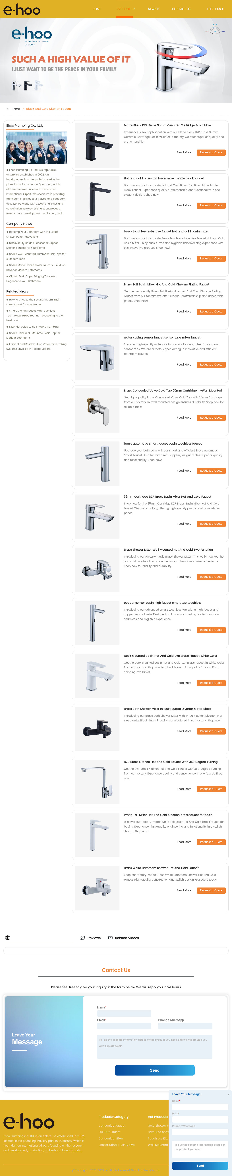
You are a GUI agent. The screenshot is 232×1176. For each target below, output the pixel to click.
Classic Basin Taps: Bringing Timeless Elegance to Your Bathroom (30, 278)
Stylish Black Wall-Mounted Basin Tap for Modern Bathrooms (33, 335)
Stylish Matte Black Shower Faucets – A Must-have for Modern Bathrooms (36, 267)
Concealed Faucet (112, 1125)
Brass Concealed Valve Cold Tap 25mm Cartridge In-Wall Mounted (173, 390)
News (152, 9)
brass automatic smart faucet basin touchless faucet (163, 443)
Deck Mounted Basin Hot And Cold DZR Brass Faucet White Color (170, 655)
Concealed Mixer (111, 1138)
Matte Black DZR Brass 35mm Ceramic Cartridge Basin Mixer (168, 125)
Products (124, 9)
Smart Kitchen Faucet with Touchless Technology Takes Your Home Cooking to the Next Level (34, 315)
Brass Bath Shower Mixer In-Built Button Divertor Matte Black (167, 709)
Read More (184, 153)
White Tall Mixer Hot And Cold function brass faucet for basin (168, 815)
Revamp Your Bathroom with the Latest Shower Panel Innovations (32, 234)
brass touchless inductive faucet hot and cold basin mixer (166, 231)
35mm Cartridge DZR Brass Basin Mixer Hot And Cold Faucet (167, 496)
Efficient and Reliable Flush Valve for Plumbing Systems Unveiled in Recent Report (36, 346)
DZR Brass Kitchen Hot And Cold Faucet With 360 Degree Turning (171, 762)
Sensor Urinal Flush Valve (117, 1145)
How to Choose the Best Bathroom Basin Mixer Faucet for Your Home (33, 302)
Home (97, 9)
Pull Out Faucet (110, 1132)
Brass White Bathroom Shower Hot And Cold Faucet (161, 868)
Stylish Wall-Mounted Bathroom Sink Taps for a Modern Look (35, 256)
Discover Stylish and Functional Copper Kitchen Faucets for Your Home (32, 245)
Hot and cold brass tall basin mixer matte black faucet (164, 178)
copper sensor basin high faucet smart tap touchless (162, 602)
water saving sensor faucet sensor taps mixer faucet (162, 337)
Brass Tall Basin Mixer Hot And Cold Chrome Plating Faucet (166, 284)
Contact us (181, 9)
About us (213, 9)
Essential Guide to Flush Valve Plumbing (34, 327)
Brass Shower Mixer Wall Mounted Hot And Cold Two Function (168, 549)
